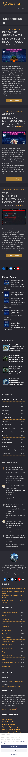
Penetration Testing (8, 722)
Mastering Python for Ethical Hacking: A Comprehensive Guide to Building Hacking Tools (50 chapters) (16, 370)
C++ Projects (6, 403)
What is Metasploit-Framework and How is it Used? (14, 197)
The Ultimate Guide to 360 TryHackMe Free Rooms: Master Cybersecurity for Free (15, 470)
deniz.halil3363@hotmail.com (11, 686)
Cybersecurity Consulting (10, 727)
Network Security (14, 29)
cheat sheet (5, 406)
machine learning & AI (9, 428)
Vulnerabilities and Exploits (10, 450)
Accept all (14, 746)
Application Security (8, 724)
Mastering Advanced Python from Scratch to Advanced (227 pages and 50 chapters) (16, 347)
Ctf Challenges (6, 417)
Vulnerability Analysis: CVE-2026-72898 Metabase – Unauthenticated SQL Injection (13, 314)
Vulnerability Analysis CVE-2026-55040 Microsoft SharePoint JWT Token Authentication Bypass (15, 302)
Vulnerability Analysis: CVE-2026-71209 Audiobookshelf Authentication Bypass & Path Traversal (14, 325)
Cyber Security (11, 111)
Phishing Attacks (7, 435)
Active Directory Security (9, 399)
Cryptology (5, 414)
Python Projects (7, 442)
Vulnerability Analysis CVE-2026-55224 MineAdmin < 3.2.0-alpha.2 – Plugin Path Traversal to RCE (14, 284)
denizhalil (9, 486)
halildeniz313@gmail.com (15, 681)
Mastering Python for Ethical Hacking (13, 588)
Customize (14, 754)
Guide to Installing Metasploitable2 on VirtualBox (13, 119)
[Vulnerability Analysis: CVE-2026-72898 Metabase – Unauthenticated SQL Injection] (6, 312)
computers (5, 410)
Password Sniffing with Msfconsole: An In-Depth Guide (13, 37)
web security (6, 453)
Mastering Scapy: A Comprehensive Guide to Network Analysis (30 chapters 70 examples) (16, 358)
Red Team (19, 111)
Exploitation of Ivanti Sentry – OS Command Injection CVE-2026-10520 (14, 523)
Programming (6, 439)
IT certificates (6, 424)
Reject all (14, 750)
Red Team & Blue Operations (11, 729)
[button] (19, 8)
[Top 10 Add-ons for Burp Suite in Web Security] (6, 294)
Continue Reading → (14, 100)
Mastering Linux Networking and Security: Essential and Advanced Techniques (16, 381)
